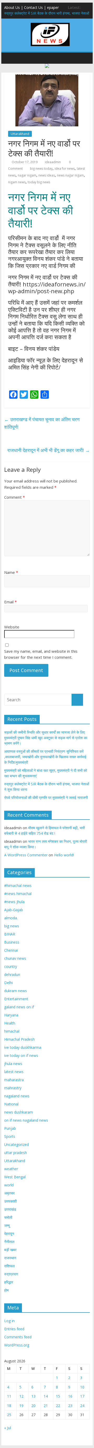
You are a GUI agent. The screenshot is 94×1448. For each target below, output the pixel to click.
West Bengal (15, 1176)
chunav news (15, 958)
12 (21, 1396)
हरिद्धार (8, 1282)
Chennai (11, 950)
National (11, 1104)
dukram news (15, 990)
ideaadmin (53, 162)
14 (46, 1396)
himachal (11, 1031)
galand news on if (19, 1006)
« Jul (7, 1427)
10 (82, 1387)
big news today (41, 168)
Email (10, 601)
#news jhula (14, 901)
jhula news (13, 1063)
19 (21, 1405)
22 (58, 1405)
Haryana (11, 1015)
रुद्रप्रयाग (11, 1274)
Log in (9, 1320)
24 (82, 1405)
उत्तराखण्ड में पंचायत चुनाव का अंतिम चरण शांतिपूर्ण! (42, 423)
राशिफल (9, 1265)
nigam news (17, 182)
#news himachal (18, 893)
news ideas (46, 175)
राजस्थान (10, 1257)
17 (82, 1396)
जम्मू (7, 1225)
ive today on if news (21, 1055)
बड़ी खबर (10, 1249)
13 (33, 1396)
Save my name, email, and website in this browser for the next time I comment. (41, 654)
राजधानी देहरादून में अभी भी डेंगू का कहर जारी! (48, 450)
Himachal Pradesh (19, 1039)
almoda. (11, 917)
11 (9, 1396)
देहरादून (9, 1233)
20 (33, 1405)
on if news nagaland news (26, 1120)
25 (9, 1414)
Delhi (8, 982)
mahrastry (12, 1087)
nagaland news (17, 1095)
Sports (9, 1136)
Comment (14, 497)
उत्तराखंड (10, 1209)
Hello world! (64, 854)
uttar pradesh (15, 1152)
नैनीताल (9, 1241)
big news (11, 925)
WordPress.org (16, 1345)
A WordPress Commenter (26, 854)
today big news (39, 182)
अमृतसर (9, 1193)
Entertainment (16, 998)
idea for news (65, 168)
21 (46, 1405)
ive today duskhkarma (22, 1047)
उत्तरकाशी (10, 1201)
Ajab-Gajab (13, 909)
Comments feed (18, 1336)
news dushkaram (18, 1112)
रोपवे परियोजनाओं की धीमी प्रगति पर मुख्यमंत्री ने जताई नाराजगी (46, 797)
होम (6, 1290)
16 (70, 1396)
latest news (14, 1071)
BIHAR (9, 934)
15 (58, 1396)
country (10, 966)
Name (11, 572)
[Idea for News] (50, 23)
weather (11, 1168)
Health (9, 1023)
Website (11, 626)
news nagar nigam (70, 175)
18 (9, 1405)
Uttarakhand (20, 134)
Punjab (10, 1128)
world (9, 1184)
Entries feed (14, 1328)
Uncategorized (16, 1144)
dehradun (12, 974)
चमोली (8, 1217)
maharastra (14, 1079)
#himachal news (18, 885)
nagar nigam (27, 175)
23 (70, 1405)
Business (11, 942)
